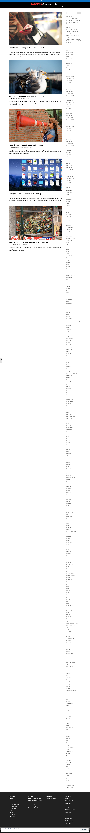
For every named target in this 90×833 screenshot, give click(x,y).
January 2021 (69, 71)
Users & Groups (70, 742)
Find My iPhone (70, 360)
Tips (28, 244)
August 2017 (69, 154)
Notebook (68, 553)
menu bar (68, 527)
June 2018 (68, 132)
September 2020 (70, 78)
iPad (23, 244)
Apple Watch (69, 236)
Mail (67, 514)
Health (67, 390)
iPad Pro (68, 449)
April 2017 (68, 163)
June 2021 (68, 65)
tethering (68, 701)
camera (68, 286)
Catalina (68, 288)
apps (67, 242)
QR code (68, 614)
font (67, 368)
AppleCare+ (69, 240)
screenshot (69, 645)
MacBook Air (69, 505)
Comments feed (70, 785)
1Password (69, 192)
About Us (11, 812)
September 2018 (70, 126)
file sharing (68, 353)
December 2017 (70, 145)
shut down (68, 655)
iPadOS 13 (68, 453)
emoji (67, 336)
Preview (68, 599)
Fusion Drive (69, 375)
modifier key (69, 536)
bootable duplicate (70, 275)
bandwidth (68, 262)
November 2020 (70, 76)
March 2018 (69, 139)
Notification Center (70, 558)
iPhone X (68, 464)
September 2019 (70, 102)
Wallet (67, 755)
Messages (68, 529)
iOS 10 (68, 436)
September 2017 (70, 152)
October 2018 (69, 124)
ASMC (67, 249)
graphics (68, 384)
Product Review (70, 608)
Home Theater (69, 401)
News (67, 549)
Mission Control (70, 534)
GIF (67, 379)
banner (68, 264)
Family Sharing (69, 349)
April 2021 (68, 69)
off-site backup (69, 564)
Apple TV (68, 234)
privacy (68, 603)
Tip (67, 712)
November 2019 (70, 98)
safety (67, 629)
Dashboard (68, 312)
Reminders (68, 618)
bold (67, 273)
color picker (69, 303)
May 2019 (68, 108)
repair (67, 621)
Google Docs (69, 381)
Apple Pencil (69, 229)
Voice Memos (69, 751)
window (68, 768)
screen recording (70, 638)
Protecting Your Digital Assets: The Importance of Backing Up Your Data (73, 31)
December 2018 (70, 119)
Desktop (68, 316)
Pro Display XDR (70, 605)
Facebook (68, 344)
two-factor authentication (72, 732)
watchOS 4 (68, 762)
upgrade (68, 738)
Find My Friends (70, 358)
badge (67, 260)
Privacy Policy (12, 816)
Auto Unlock (69, 255)
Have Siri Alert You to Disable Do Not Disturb (26, 145)
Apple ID (68, 220)
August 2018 (69, 128)
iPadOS (68, 451)
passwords (68, 577)
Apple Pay (68, 225)
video (67, 749)
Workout (68, 771)
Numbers (68, 562)
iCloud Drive (69, 414)
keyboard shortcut (70, 477)
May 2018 (68, 135)
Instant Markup (69, 429)
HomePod (68, 403)
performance (69, 579)
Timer (67, 710)
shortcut (68, 651)
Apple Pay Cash (70, 227)
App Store (68, 216)
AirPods (68, 205)
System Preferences (71, 697)
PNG (67, 592)
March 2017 (69, 165)
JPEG (67, 473)
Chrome (68, 292)
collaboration (69, 299)
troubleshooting (69, 727)
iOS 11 (67, 438)
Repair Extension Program (72, 623)
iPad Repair (14, 808)
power (67, 597)
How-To (18, 244)
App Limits (68, 214)
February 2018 (69, 141)
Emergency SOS (70, 334)
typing (67, 734)
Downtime (68, 325)
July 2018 (68, 130)
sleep (67, 668)
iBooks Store (69, 410)
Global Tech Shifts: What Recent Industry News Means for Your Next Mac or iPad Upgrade (35, 800)
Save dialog (69, 631)
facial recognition (70, 347)
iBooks (68, 408)
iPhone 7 (68, 462)
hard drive (68, 386)
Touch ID (68, 718)
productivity (69, 610)
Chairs (67, 290)
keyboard (68, 475)
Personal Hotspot (70, 581)
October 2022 (69, 54)
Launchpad (68, 486)
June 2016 (68, 185)
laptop (67, 481)
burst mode (69, 277)
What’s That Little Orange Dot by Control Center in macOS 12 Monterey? (73, 41)
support (68, 692)
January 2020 (69, 93)
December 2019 (70, 95)
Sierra (67, 658)
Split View (68, 681)
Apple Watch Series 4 (71, 238)
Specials (68, 679)
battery (68, 266)
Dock (67, 323)
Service (11, 802)
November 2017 (70, 148)
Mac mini (68, 499)
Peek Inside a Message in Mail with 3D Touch (26, 48)
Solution (68, 673)
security (68, 647)
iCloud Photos (69, 418)
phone (67, 586)
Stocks (68, 686)
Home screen (69, 399)
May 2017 (68, 161)
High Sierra (69, 394)
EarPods (68, 327)
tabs (67, 699)
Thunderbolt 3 (69, 703)
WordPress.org (69, 787)
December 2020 (70, 74)
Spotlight (68, 684)
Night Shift (68, 551)
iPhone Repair (14, 806)
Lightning (68, 488)
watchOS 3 (68, 760)
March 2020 (69, 89)
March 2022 (69, 56)
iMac (67, 423)
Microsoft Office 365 (71, 531)
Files (67, 355)
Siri (33, 147)
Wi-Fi (67, 766)
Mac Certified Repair (16, 804)
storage (68, 688)
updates (68, 736)
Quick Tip (28, 49)
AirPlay (68, 203)
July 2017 (68, 156)
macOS (20, 98)
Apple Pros (68, 231)
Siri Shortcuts (69, 666)
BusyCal (68, 279)
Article (67, 247)
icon (67, 421)
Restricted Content (70, 625)
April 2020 (68, 87)
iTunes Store (69, 468)
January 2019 (69, 117)
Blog (20, 49)
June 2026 (68, 48)
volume (68, 753)
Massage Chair (69, 521)
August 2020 (69, 80)
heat (67, 392)
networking (68, 547)
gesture (68, 377)
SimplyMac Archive (70, 662)
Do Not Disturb (20, 147)
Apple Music (69, 223)
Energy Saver (69, 338)
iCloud (67, 412)
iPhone (24, 49)
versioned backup (70, 747)
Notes (67, 555)
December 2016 (70, 172)
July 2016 (68, 182)
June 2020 (68, 85)
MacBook (68, 503)
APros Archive (69, 244)
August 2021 (69, 63)
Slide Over (68, 671)
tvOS (67, 729)
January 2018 (69, 143)
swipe (67, 695)
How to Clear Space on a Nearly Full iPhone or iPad (29, 242)
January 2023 (69, 52)
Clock (67, 294)
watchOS (68, 758)
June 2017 (68, 158)
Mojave (68, 538)
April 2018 (68, 137)
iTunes (67, 466)
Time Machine (69, 708)
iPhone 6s (68, 460)
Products (68, 612)
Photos (68, 590)
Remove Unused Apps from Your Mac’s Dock (26, 96)
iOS (22, 49)
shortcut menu (69, 653)
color (67, 301)
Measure (68, 523)
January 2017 (69, 169)
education (68, 329)
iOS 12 (68, 440)
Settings (68, 649)
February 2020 (69, 91)
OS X (24, 98)
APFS (67, 212)
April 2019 (68, 111)
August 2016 (69, 180)
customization (69, 310)
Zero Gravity (69, 773)
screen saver (69, 640)
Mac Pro (68, 501)
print (67, 601)
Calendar (68, 284)
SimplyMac (69, 660)
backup (68, 257)
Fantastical (68, 351)
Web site (68, 764)
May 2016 (68, 187)
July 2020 (68, 82)
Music (67, 544)
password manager (70, 575)
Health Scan (12, 810)
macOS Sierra (69, 512)
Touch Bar (68, 716)
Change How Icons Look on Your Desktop (25, 194)
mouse (67, 540)
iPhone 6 (68, 458)
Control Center (69, 308)
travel (67, 725)
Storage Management (71, 690)
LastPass (68, 484)
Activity (68, 201)
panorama (68, 571)
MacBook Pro (69, 508)
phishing (68, 584)
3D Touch (17, 49)
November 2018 (70, 122)
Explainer (68, 340)
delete (67, 314)
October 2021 (69, 61)
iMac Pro (68, 425)
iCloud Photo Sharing (71, 416)
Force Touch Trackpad (71, 373)
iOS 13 (68, 442)
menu (67, 525)
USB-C (68, 740)
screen (68, 636)
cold (67, 297)
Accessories (69, 199)
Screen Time (69, 642)
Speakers (68, 677)
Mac (18, 98)
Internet (68, 431)
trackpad (68, 721)
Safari (67, 627)
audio (67, 253)
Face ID (68, 342)
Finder (18, 195)
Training (11, 800)
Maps (67, 518)
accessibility (69, 197)
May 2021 (68, 67)
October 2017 (69, 150)
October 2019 (69, 100)
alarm (67, 207)
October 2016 (69, 176)
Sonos (67, 675)
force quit (68, 371)
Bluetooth (68, 271)
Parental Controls (70, 573)
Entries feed (69, 783)
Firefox (68, 364)
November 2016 (70, 174)
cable (67, 281)
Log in (67, 780)
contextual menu (70, 305)
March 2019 (69, 113)
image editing (69, 427)
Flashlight (68, 366)
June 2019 (68, 106)
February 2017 (69, 167)
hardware (68, 388)
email (67, 331)
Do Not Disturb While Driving (73, 321)
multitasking (69, 542)
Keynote (68, 479)
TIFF (67, 705)
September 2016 (70, 178)
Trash (67, 723)
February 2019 (69, 115)
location (68, 490)
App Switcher (69, 218)
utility (67, 745)
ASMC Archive (69, 251)
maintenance (69, 516)
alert (67, 210)
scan (67, 634)
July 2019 (68, 104)
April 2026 (68, 50)
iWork (67, 471)
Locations (13, 814)
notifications (69, 560)
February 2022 (69, 58)
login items (68, 492)
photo (67, 588)
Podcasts (68, 594)
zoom (67, 775)
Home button (69, 397)
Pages (67, 568)
